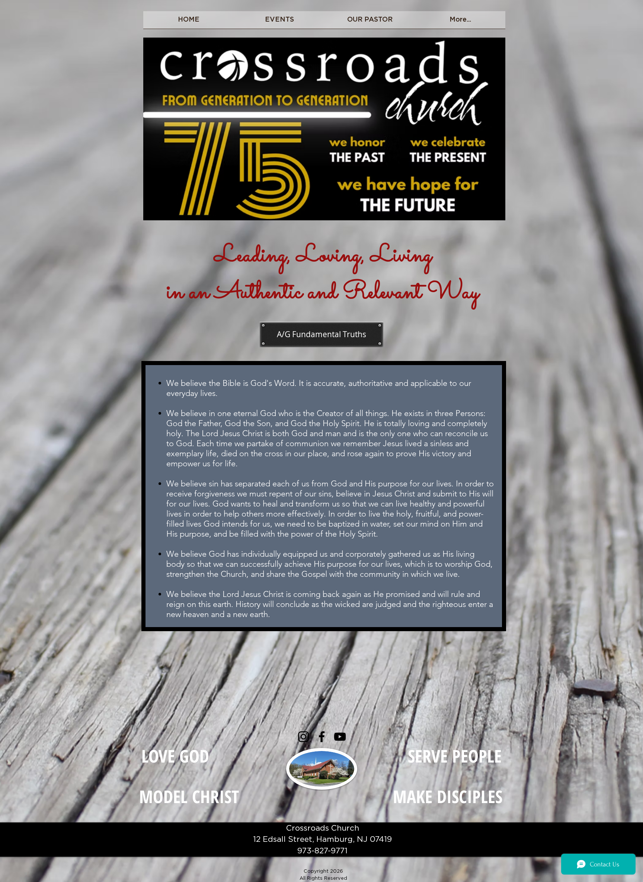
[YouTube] (340, 736)
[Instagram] (303, 736)
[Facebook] (321, 736)
